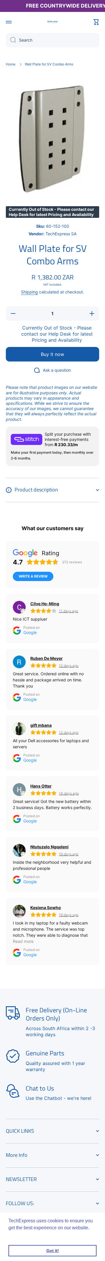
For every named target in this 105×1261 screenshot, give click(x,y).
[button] (96, 22)
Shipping (29, 291)
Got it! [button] (52, 1250)
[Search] (11, 40)
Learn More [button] (21, 1235)
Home (10, 64)
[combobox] (52, 40)
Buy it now (52, 354)
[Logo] (52, 21)
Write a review (33, 576)
